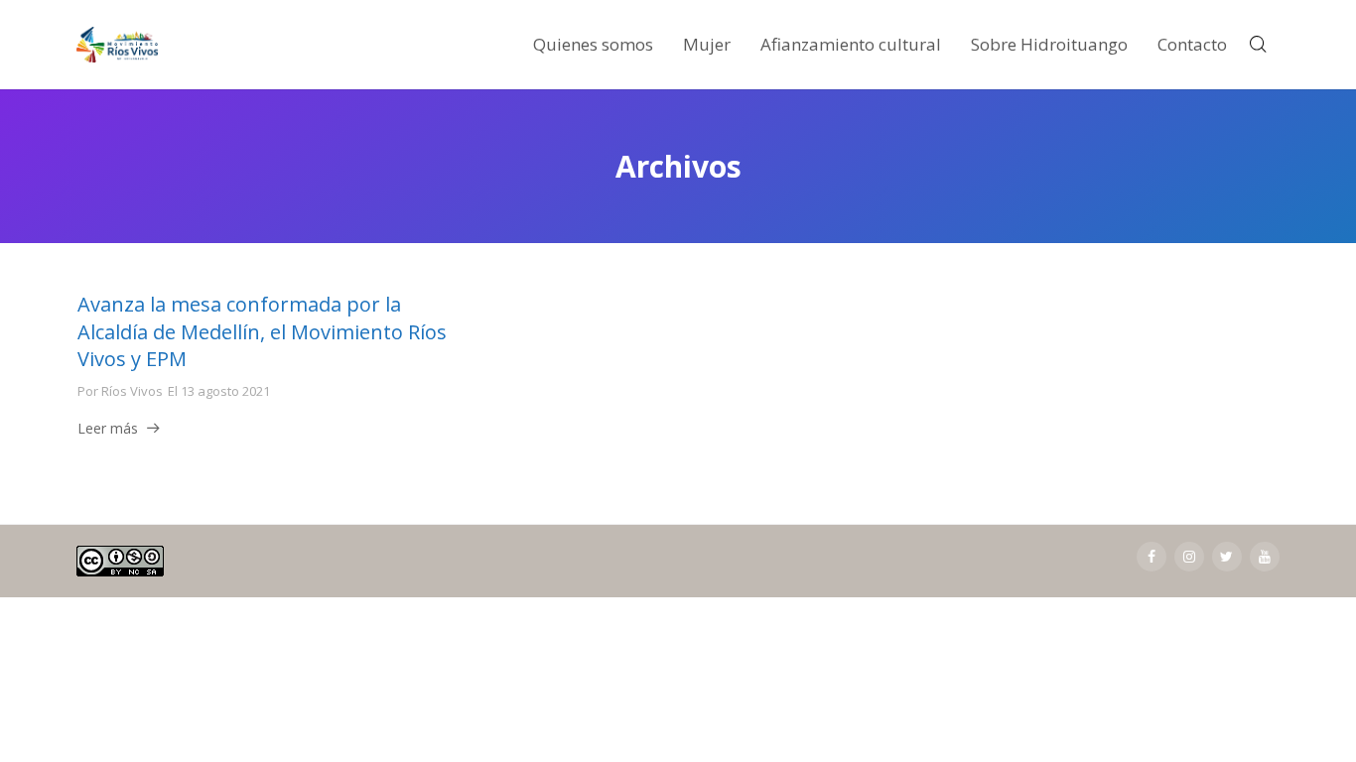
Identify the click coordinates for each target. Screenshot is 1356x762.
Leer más (107, 428)
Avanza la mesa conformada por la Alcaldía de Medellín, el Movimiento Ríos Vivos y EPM (262, 331)
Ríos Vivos (132, 391)
